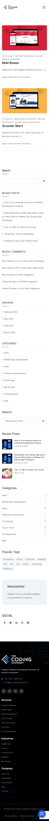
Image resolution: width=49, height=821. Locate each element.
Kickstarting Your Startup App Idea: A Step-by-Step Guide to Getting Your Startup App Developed (23, 216)
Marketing (42, 559)
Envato (19, 559)
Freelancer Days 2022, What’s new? (21, 240)
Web (6, 401)
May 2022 (8, 318)
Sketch (26, 564)
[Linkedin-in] (15, 691)
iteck (6, 352)
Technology (37, 564)
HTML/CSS (12, 77)
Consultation (8, 559)
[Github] (21, 691)
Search (6, 170)
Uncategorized (11, 394)
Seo (18, 564)
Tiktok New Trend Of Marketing (19, 234)
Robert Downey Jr (10, 288)
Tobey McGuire (9, 281)
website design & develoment (27, 122)
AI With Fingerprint (24, 274)
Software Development (15, 373)
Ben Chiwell (7, 261)
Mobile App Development (25, 119)
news (6, 366)
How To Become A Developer (30, 261)
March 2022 (9, 332)
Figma (4, 77)
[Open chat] (42, 814)
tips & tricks (9, 387)
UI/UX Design (7, 56)
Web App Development (24, 56)
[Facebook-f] (9, 691)
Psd (11, 564)
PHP (19, 77)
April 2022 (8, 325)
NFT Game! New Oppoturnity (29, 268)
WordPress (25, 77)
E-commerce (7, 119)
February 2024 (10, 312)
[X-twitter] (3, 691)
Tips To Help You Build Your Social (20, 227)
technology (9, 380)
